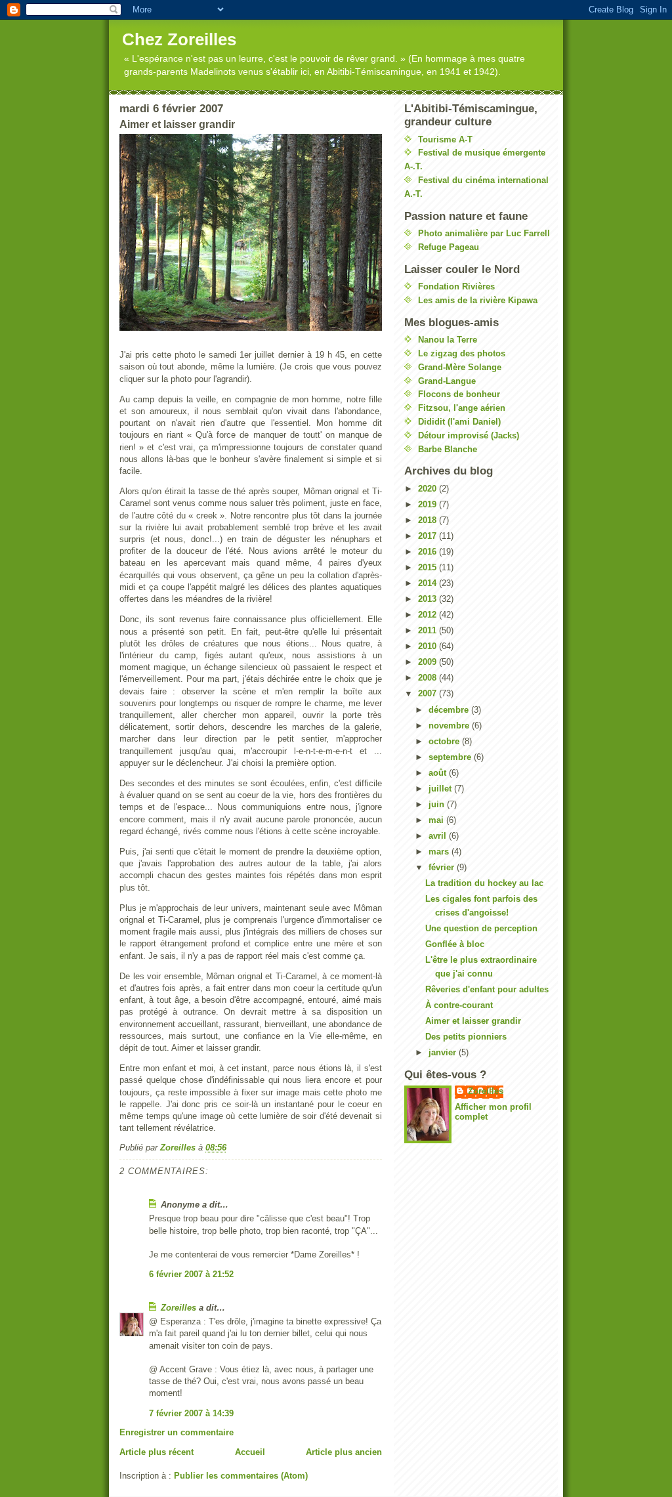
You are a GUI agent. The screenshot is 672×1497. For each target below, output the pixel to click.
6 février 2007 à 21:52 (191, 1274)
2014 (428, 583)
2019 (428, 504)
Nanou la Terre (447, 340)
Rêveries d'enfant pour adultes (487, 989)
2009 (428, 662)
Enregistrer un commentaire (176, 1432)
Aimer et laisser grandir (473, 1021)
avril (439, 836)
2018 (428, 520)
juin (438, 804)
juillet (441, 788)
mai (437, 820)
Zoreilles (178, 1308)
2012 (428, 615)
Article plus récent (156, 1452)
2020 (428, 489)
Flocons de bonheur (459, 394)
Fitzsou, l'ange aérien (461, 408)
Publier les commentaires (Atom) (241, 1476)
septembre (451, 757)
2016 (428, 552)
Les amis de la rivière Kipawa (477, 300)
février (443, 867)
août (439, 773)
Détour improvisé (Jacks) (468, 435)
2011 (428, 630)
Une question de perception (481, 928)
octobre (445, 741)
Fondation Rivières (456, 286)
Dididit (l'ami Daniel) (459, 422)
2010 (428, 646)
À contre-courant (459, 1005)
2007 (428, 693)
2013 (428, 599)
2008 (428, 678)
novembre (450, 725)
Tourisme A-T (445, 139)
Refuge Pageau (448, 247)
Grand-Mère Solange (459, 367)
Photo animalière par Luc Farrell (484, 233)
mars (440, 851)
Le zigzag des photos (461, 353)
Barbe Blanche (447, 449)
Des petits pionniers (466, 1037)
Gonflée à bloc (454, 944)
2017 (428, 536)
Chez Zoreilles (179, 39)
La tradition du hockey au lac (484, 883)
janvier (444, 1052)
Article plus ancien (344, 1452)
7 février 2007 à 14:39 (191, 1413)
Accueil (250, 1452)
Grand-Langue (447, 381)
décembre (450, 710)
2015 (428, 567)
